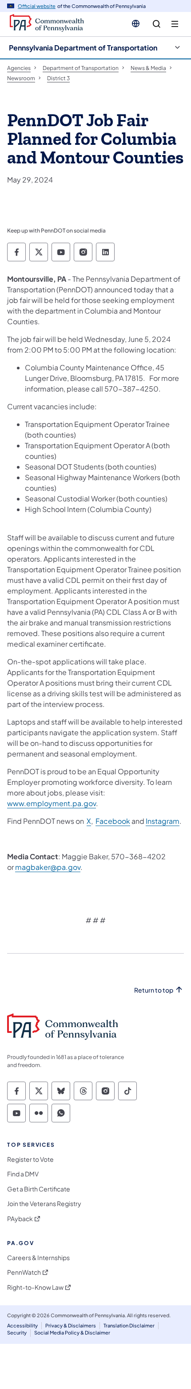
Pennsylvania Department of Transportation (83, 47)
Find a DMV (23, 1174)
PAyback (20, 1218)
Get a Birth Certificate (38, 1189)
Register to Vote (30, 1159)
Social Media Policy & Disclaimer (72, 1332)
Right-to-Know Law (35, 1287)
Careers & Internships (38, 1257)
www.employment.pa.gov (51, 803)
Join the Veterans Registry (44, 1203)
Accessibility (22, 1325)
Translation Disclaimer (129, 1325)
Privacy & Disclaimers (70, 1325)
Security (17, 1332)
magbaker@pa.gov (47, 867)
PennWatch (24, 1272)
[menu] (175, 24)
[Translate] (135, 23)
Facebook (113, 821)
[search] (156, 24)
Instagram (162, 821)
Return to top (153, 990)
